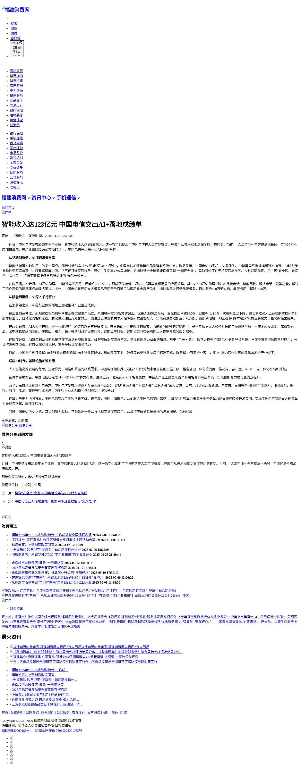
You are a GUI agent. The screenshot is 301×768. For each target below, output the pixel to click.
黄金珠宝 (16, 120)
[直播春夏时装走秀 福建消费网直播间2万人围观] (45, 647)
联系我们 (47, 712)
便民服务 (16, 172)
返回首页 (8, 207)
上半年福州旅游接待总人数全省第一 (203, 617)
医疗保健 (16, 148)
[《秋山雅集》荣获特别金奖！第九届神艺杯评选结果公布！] (54, 652)
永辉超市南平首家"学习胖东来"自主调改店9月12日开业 (52, 582)
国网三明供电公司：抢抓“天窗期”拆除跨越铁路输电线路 (120, 622)
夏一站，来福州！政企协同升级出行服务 (31, 617)
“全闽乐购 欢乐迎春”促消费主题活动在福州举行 (46, 549)
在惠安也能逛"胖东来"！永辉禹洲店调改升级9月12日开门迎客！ (58, 577)
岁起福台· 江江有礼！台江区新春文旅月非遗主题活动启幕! (54, 540)
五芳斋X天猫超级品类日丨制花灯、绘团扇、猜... (47, 704)
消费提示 (16, 182)
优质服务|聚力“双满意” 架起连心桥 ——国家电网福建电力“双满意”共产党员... (217, 622)
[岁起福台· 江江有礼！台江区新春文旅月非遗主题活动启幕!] (46, 590)
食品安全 (16, 100)
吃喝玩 (15, 187)
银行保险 (16, 133)
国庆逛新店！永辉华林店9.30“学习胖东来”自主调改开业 (52, 554)
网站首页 (16, 71)
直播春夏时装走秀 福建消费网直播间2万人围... (45, 699)
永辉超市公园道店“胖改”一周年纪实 (38, 563)
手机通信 (16, 138)
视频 (114, 712)
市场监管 (16, 153)
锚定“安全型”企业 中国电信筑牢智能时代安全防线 (51, 493)
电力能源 (16, 90)
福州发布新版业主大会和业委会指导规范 (90, 617)
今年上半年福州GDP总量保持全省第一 (258, 617)
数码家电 (16, 110)
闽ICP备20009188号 (16, 730)
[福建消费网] (15, 9)
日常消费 (93, 712)
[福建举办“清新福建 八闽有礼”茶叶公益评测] (43, 657)
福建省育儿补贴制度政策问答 (33, 544)
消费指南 (16, 76)
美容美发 (16, 163)
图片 (106, 712)
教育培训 (16, 158)
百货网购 (16, 143)
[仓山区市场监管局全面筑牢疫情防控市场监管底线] (47, 661)
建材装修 (16, 115)
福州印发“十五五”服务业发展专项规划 (149, 617)
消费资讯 (16, 81)
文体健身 (16, 167)
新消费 (15, 125)
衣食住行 (78, 712)
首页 (5, 712)
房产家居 (16, 85)
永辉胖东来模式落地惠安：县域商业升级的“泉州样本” (51, 572)
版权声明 (17, 712)
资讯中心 (41, 197)
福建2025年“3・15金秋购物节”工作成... (40, 670)
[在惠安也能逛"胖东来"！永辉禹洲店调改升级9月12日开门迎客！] (50, 595)
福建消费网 (14, 197)
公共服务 (16, 177)
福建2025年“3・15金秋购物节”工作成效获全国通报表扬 (52, 535)
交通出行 (16, 105)
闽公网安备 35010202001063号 (60, 730)
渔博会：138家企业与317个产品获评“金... (41, 694)
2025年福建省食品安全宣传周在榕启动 (39, 567)
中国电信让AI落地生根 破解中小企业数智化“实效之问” (55, 501)
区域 (123, 712)
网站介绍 (32, 712)
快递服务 (16, 95)
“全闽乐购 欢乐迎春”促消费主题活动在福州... (44, 680)
